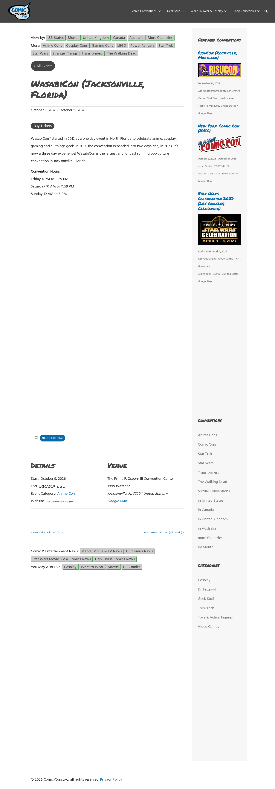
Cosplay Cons (77, 45)
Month (73, 37)
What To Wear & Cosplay (207, 11)
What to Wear (92, 566)
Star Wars (40, 53)
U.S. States (56, 37)
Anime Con (66, 494)
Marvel (113, 566)
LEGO (121, 45)
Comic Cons (207, 445)
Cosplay (70, 566)
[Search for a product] (266, 11)
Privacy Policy (111, 780)
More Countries (160, 37)
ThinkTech (206, 608)
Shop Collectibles (244, 11)
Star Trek (166, 45)
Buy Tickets (43, 126)
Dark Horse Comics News (115, 559)
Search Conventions (144, 11)
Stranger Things (64, 53)
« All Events (43, 66)
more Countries (210, 538)
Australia (136, 37)
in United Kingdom (213, 519)
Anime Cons (52, 45)
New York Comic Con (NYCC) (47, 533)
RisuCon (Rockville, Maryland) (217, 55)
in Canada (206, 510)
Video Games (208, 627)
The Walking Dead (121, 53)
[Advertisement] (107, 345)
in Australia (207, 529)
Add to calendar (52, 438)
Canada (119, 37)
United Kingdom (96, 37)
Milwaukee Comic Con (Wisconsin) (164, 533)
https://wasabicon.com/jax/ (59, 501)
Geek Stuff (173, 11)
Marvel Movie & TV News (101, 551)
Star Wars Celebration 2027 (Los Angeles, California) (216, 201)
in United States (210, 501)
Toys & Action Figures (215, 618)
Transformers (92, 53)
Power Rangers (142, 45)
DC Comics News (139, 551)
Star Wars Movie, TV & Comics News (62, 559)
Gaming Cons (102, 45)
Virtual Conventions (214, 491)
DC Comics (131, 566)
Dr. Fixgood (207, 590)
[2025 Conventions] (19, 11)
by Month (205, 547)
